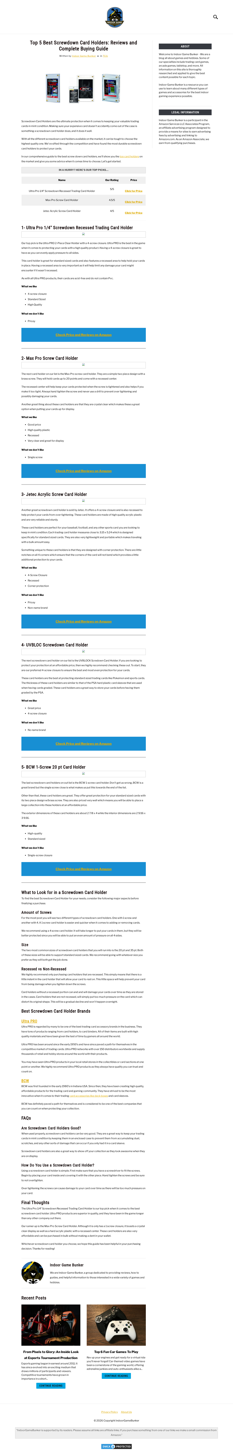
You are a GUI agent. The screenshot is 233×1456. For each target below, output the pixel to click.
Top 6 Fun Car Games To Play (116, 1352)
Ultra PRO (29, 1021)
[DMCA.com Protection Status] (116, 1448)
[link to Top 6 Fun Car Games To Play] (116, 1325)
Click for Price (133, 201)
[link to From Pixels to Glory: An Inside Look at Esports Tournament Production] (50, 1325)
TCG (105, 56)
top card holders (129, 156)
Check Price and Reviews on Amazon (84, 335)
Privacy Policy (109, 1412)
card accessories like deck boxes (89, 1095)
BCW (25, 1081)
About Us (126, 1412)
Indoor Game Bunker (84, 56)
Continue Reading (50, 1385)
